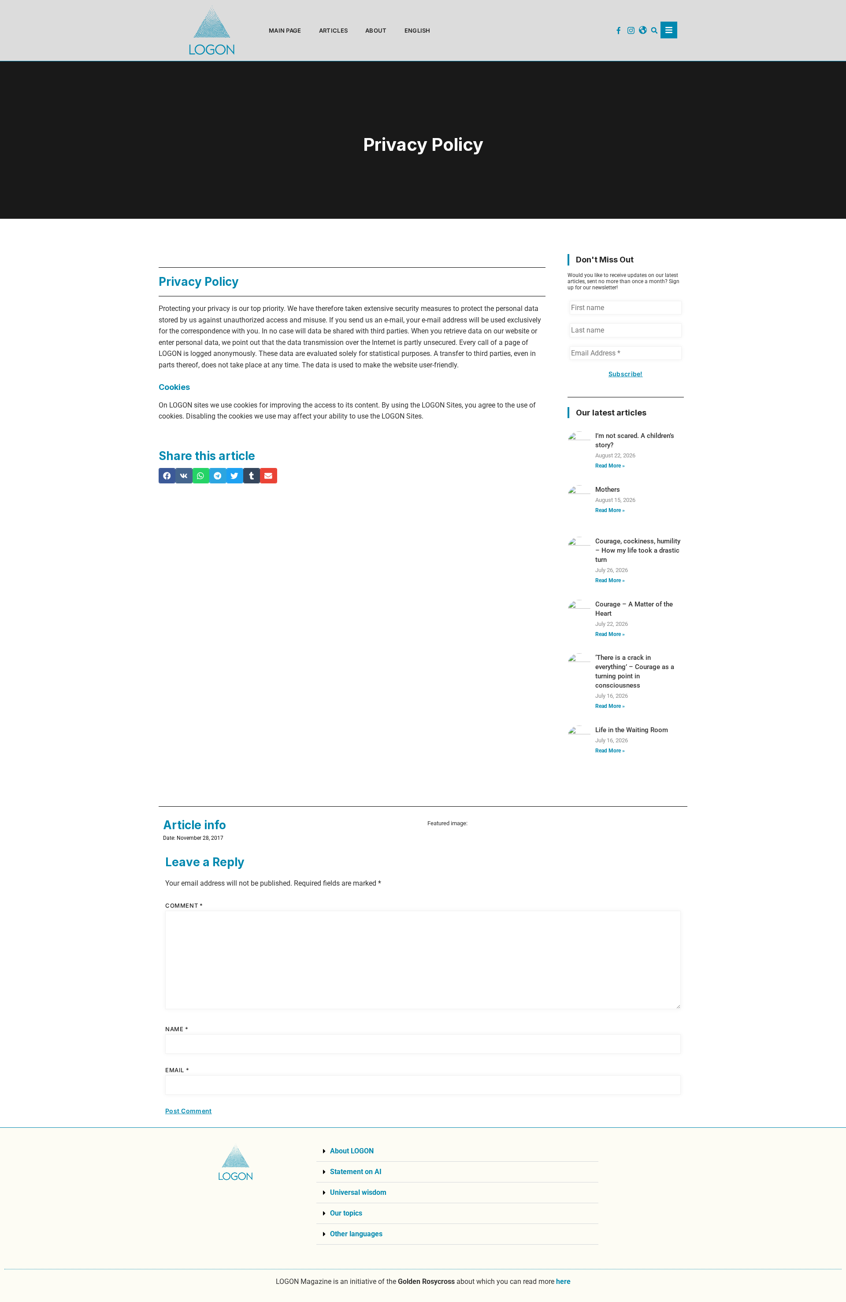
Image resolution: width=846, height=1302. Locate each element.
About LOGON (352, 1151)
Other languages (356, 1234)
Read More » (610, 466)
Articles (333, 30)
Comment (184, 905)
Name (177, 1029)
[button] (654, 30)
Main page (285, 30)
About (376, 30)
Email (177, 1070)
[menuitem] (417, 30)
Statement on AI (356, 1171)
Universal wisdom (358, 1192)
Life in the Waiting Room (631, 730)
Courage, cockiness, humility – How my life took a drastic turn (637, 550)
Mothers (607, 490)
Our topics (346, 1213)
